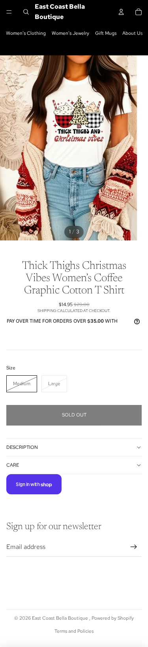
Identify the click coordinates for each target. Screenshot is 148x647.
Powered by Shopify (113, 618)
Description (22, 447)
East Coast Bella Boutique (60, 618)
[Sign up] (134, 547)
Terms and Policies (74, 631)
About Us (132, 33)
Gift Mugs (105, 33)
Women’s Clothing (26, 33)
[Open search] (26, 12)
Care (12, 465)
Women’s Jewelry (70, 33)
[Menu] (9, 12)
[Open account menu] (121, 12)
